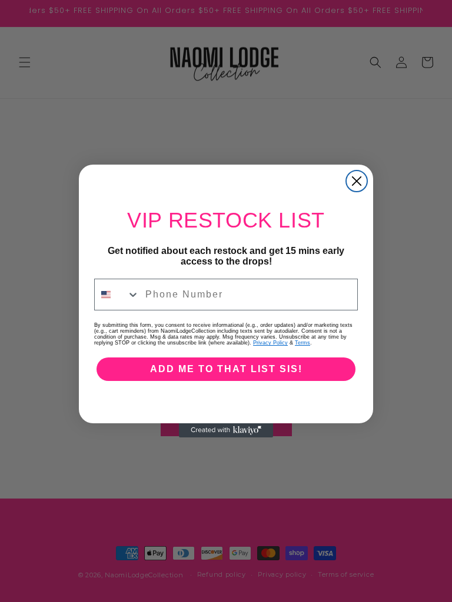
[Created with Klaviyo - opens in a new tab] (226, 430)
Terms (302, 343)
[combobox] (117, 294)
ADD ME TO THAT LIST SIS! (226, 369)
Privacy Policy (270, 343)
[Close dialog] (356, 181)
